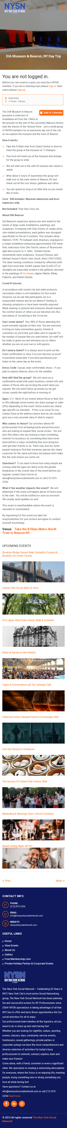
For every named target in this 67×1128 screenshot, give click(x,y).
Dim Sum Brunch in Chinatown (18, 749)
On (24, 273)
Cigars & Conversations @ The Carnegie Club (26, 684)
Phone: (14, 903)
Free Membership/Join (18, 959)
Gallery (9, 954)
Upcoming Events (16, 546)
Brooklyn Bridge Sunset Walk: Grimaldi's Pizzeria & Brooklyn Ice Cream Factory (29, 554)
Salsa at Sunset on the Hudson (19, 652)
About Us (10, 950)
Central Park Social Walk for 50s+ (20, 587)
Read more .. (15, 1096)
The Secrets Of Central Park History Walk (24, 781)
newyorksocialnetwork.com (23, 925)
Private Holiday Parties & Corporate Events (29, 963)
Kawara (30, 273)
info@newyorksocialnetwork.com (26, 915)
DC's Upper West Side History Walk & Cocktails (28, 620)
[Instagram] (22, 1104)
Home (8, 941)
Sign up (21, 89)
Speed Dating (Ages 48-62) (17, 846)
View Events (11, 945)
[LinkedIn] (14, 1104)
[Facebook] (6, 1104)
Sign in (52, 86)
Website (14, 922)
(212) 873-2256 (17, 906)
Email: (13, 912)
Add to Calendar (53, 112)
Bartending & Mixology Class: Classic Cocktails (28, 813)
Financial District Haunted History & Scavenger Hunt (30, 717)
